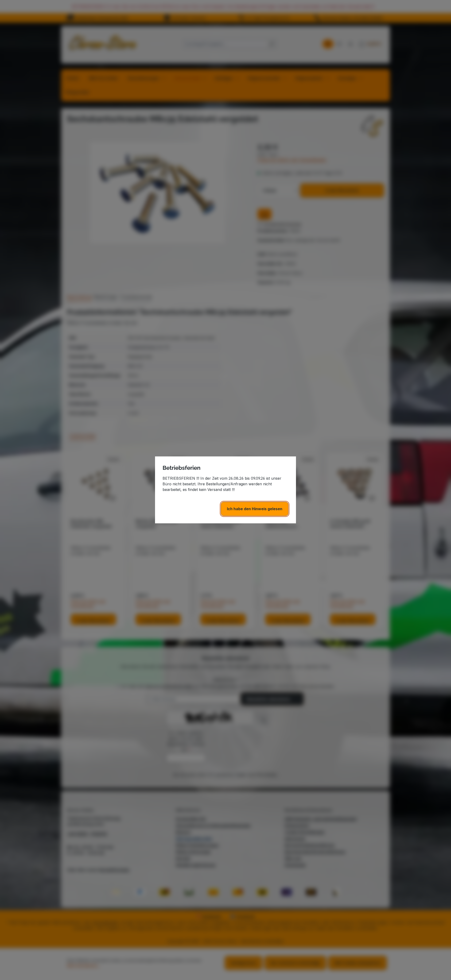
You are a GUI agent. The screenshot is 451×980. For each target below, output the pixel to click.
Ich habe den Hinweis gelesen (254, 509)
